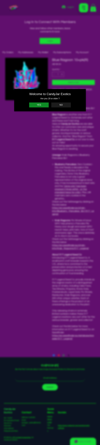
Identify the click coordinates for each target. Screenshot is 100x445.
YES (39, 105)
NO (61, 105)
